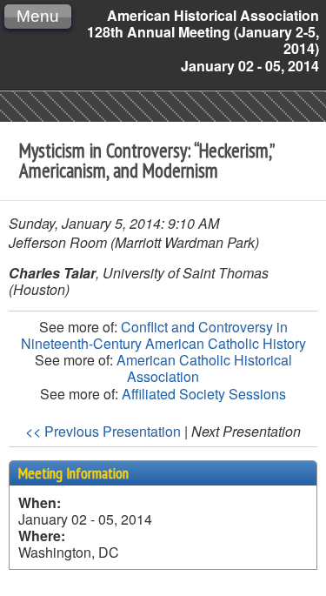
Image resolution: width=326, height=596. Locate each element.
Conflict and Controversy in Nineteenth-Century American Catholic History (163, 335)
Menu (38, 16)
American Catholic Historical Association (204, 368)
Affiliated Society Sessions (204, 394)
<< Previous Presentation (103, 431)
